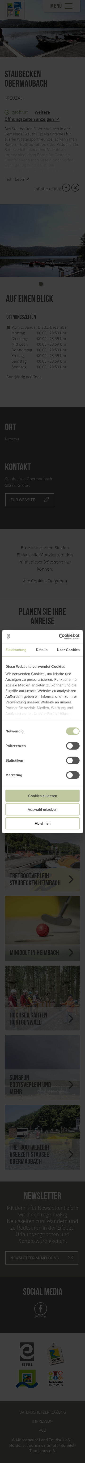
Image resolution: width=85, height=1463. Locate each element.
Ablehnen (43, 823)
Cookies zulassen (42, 796)
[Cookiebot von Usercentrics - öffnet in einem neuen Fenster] (60, 637)
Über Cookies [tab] (68, 649)
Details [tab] (41, 649)
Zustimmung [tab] (15, 649)
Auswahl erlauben (42, 809)
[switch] (73, 745)
